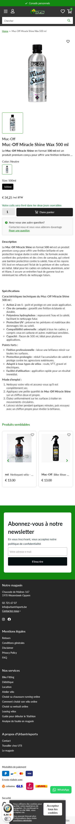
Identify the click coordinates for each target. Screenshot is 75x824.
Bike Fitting (8, 677)
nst (7, 474)
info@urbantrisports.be (14, 607)
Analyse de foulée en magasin (18, 721)
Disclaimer (7, 647)
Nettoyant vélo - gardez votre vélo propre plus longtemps (21, 474)
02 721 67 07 (9, 603)
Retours (6, 638)
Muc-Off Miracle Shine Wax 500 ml (29, 31)
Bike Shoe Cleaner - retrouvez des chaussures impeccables (62, 474)
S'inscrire (37, 561)
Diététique (7, 682)
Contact (6, 740)
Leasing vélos (9, 711)
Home (5, 31)
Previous (8, 461)
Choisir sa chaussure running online (21, 696)
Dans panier (46, 212)
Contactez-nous (10, 611)
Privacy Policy (9, 652)
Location (7, 687)
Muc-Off (47, 474)
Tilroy (66, 820)
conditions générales (22, 820)
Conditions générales (13, 643)
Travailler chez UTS (12, 745)
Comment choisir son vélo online (19, 701)
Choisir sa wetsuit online (15, 706)
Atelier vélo (8, 691)
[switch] (8, 819)
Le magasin (8, 750)
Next (67, 461)
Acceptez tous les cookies (53, 809)
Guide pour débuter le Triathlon (19, 716)
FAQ (4, 657)
